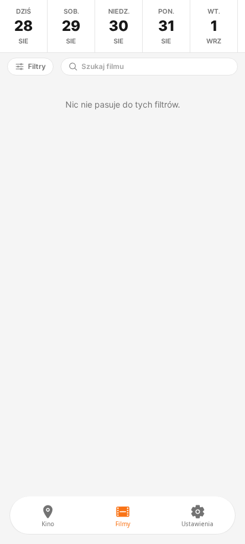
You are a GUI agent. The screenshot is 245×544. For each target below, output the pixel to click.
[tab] (24, 26)
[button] (30, 67)
